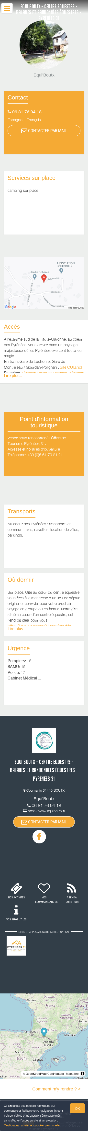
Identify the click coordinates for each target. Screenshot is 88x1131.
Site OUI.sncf (71, 367)
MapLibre (72, 1073)
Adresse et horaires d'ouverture (34, 449)
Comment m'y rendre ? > (56, 1089)
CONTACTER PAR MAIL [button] (47, 130)
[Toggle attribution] (83, 1074)
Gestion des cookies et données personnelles (32, 1125)
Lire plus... (13, 375)
